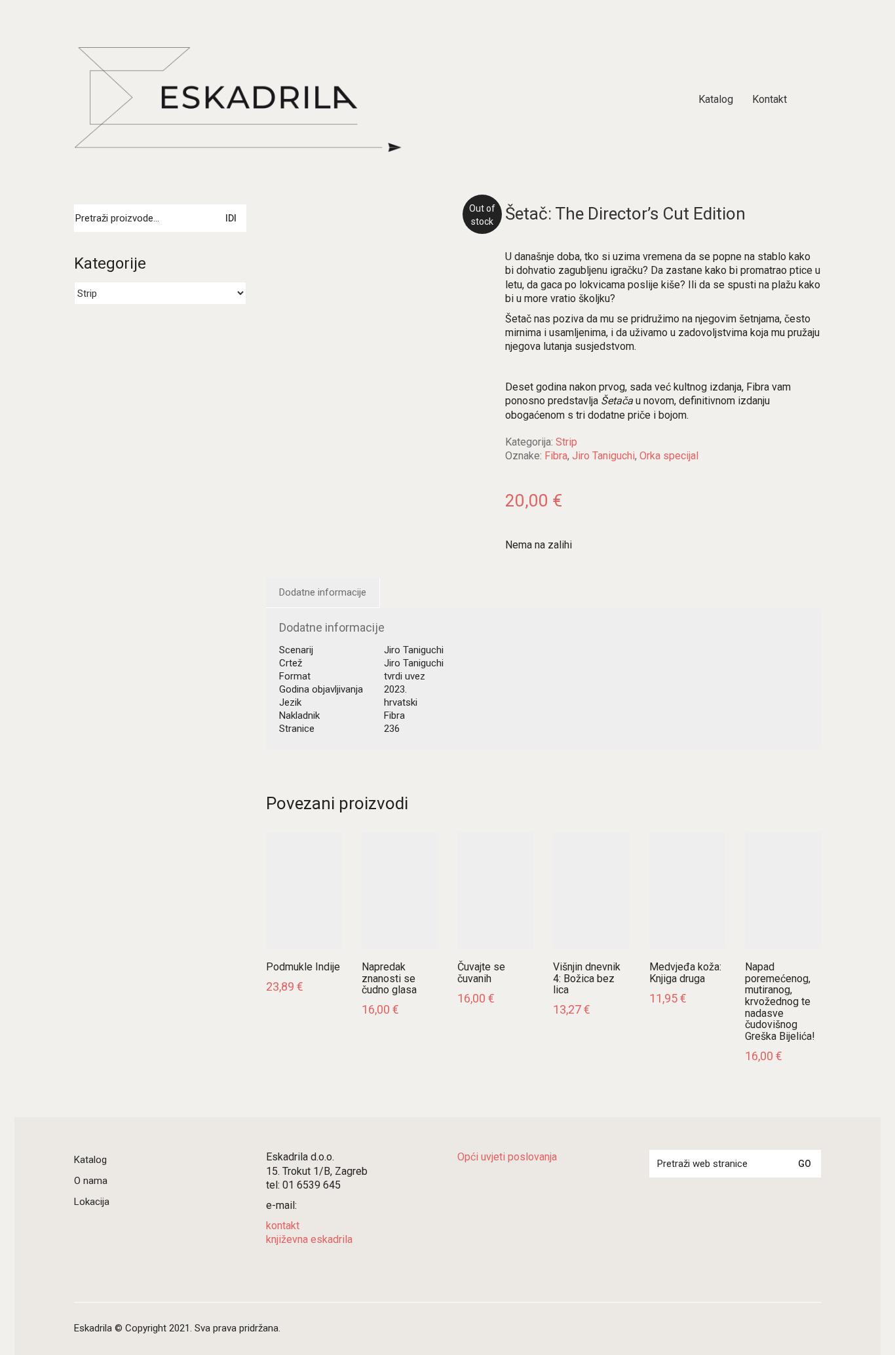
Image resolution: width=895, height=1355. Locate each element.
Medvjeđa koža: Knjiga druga (685, 972)
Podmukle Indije (303, 967)
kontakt (282, 1225)
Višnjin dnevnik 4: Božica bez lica (586, 978)
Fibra (555, 455)
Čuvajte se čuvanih (481, 972)
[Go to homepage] (238, 99)
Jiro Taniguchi (603, 455)
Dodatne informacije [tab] (322, 592)
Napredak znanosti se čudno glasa (389, 978)
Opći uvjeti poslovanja (507, 1157)
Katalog (90, 1160)
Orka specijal (668, 455)
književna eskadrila (309, 1239)
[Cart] (814, 99)
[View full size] (284, 225)
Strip (566, 442)
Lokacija (91, 1202)
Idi (231, 218)
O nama (90, 1181)
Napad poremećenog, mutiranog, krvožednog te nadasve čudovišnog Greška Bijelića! (780, 1001)
